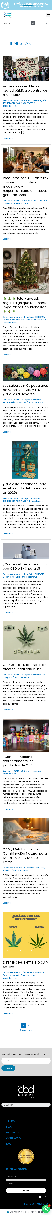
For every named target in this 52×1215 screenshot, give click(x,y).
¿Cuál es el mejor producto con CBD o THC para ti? (25, 566)
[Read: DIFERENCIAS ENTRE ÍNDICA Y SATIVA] (26, 934)
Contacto (13, 1138)
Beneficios (8, 100)
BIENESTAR (18, 100)
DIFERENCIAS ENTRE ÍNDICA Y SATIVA (25, 964)
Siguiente (26, 1030)
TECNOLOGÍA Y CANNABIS (14, 103)
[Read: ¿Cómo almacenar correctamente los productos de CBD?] (26, 735)
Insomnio (28, 100)
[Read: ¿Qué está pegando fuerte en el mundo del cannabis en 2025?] (26, 460)
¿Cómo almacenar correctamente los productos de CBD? (18, 761)
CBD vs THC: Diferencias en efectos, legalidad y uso (24, 666)
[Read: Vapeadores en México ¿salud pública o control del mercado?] (26, 68)
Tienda (10, 1121)
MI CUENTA (12, 1132)
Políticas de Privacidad (36, 1204)
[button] (48, 15)
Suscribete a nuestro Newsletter (23, 1054)
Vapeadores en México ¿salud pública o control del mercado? (25, 90)
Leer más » (8, 138)
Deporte (7, 319)
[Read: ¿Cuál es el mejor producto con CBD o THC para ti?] (26, 551)
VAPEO (30, 103)
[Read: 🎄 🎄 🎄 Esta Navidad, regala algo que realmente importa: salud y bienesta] (26, 270)
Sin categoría (39, 100)
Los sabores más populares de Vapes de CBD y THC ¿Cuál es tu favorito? (25, 389)
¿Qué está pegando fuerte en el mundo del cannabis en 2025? (24, 488)
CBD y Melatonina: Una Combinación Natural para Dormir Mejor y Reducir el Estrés (25, 855)
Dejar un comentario (12, 317)
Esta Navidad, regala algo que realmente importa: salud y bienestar (25, 302)
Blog (9, 1126)
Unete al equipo (16, 1169)
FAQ (8, 1144)
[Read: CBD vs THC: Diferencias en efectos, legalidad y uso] (26, 640)
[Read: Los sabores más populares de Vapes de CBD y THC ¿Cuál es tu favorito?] (26, 372)
